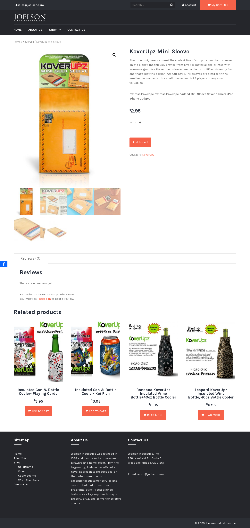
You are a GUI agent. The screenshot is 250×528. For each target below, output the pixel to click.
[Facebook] (3, 264)
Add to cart (140, 142)
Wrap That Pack (28, 480)
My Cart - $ (220, 5)
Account (190, 5)
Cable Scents (27, 475)
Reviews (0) (30, 258)
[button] (114, 54)
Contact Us (76, 29)
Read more (154, 415)
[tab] (30, 259)
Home (18, 29)
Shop (53, 29)
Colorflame (25, 467)
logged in (44, 298)
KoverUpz (28, 41)
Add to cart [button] (40, 411)
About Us (35, 29)
